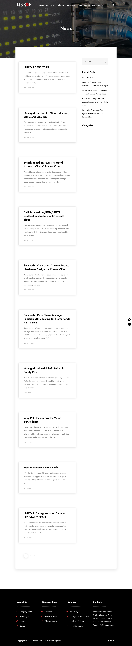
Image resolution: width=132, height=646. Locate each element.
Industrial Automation (78, 626)
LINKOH (35, 640)
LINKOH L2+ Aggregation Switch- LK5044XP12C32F (44, 515)
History (22, 621)
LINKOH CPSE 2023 (36, 67)
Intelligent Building (77, 621)
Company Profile (26, 611)
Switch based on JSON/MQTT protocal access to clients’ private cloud (44, 216)
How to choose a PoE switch (41, 467)
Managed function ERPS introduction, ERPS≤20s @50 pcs (46, 115)
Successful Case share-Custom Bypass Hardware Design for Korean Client (46, 267)
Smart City (74, 611)
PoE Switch (49, 611)
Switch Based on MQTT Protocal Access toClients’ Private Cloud (43, 164)
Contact (22, 626)
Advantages (24, 616)
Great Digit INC (55, 640)
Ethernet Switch (51, 621)
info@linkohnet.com (106, 625)
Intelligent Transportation (79, 616)
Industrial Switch (51, 616)
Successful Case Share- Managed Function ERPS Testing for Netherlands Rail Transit (47, 318)
